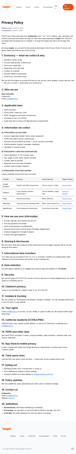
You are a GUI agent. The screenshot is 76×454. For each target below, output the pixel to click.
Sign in (56, 7)
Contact (36, 7)
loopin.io (11, 398)
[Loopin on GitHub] (72, 449)
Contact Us (31, 436)
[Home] (6, 7)
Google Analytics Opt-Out (43, 374)
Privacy (63, 436)
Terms (55, 436)
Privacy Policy (67, 185)
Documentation (48, 7)
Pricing (28, 7)
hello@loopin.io (12, 99)
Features (19, 7)
